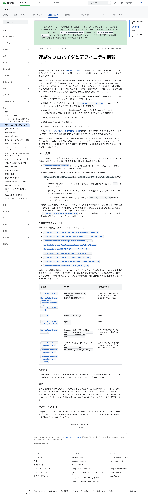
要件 (35, 461)
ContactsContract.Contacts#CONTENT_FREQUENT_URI (67, 257)
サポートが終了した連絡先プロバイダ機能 (63, 131)
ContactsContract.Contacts (56, 166)
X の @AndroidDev (79, 461)
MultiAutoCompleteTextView (90, 103)
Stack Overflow (115, 472)
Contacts (45, 315)
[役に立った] (117, 49)
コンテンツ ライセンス (73, 437)
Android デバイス (83, 15)
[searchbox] (15, 22)
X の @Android (77, 457)
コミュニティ (54, 491)
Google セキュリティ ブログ (82, 469)
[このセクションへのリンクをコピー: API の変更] (52, 153)
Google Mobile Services (118, 469)
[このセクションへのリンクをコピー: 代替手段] (49, 370)
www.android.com (117, 465)
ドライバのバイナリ (41, 476)
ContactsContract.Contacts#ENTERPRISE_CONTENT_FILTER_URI (71, 261)
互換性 (67, 15)
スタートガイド (20, 15)
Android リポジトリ (41, 457)
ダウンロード (39, 465)
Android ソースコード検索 (49, 3)
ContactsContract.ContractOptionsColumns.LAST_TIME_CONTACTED (73, 236)
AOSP (41, 49)
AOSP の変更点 (68, 38)
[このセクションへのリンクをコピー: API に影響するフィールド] (65, 223)
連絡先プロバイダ (73, 70)
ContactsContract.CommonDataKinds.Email (49, 345)
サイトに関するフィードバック (103, 491)
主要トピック (53, 15)
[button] (13, 37)
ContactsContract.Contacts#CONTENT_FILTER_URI (66, 266)
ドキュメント (25, 3)
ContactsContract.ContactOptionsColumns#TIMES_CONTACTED (71, 232)
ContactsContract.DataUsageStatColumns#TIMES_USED (68, 241)
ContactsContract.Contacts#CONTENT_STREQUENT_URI (67, 253)
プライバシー (85, 491)
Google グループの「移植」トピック (85, 482)
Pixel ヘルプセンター (117, 461)
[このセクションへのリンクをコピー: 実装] (45, 384)
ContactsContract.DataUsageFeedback (60, 213)
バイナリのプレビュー (42, 469)
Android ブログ (77, 465)
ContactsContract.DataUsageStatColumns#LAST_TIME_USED (70, 245)
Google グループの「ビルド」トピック (86, 478)
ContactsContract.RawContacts (49, 299)
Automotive (101, 15)
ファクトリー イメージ (42, 472)
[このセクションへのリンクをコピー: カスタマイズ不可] (59, 407)
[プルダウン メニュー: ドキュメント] (33, 3)
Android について (40, 491)
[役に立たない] (120, 49)
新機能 (5, 15)
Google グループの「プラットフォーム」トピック (89, 473)
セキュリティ (37, 15)
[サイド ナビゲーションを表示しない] (28, 492)
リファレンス (117, 15)
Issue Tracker (114, 476)
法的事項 (64, 491)
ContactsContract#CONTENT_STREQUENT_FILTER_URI (66, 249)
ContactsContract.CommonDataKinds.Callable (49, 359)
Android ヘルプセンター (119, 457)
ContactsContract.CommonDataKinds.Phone (49, 352)
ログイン (142, 3)
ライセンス (74, 491)
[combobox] (99, 3)
